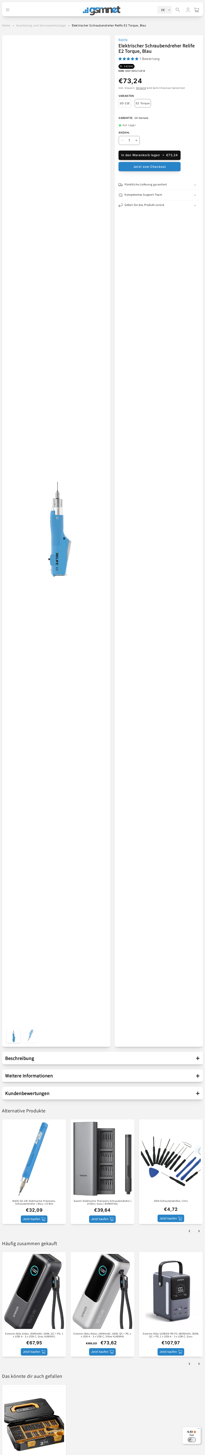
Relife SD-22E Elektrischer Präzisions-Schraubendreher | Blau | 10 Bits (34, 1202)
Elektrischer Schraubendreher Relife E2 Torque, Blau (109, 25)
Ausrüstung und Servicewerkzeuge (41, 25)
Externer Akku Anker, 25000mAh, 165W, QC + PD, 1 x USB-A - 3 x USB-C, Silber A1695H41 (102, 1335)
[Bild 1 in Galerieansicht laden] (13, 1036)
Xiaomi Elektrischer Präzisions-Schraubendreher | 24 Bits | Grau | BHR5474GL (103, 1202)
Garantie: (126, 117)
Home (6, 25)
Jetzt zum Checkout (149, 167)
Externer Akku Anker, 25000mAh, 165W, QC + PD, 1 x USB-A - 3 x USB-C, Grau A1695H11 (34, 1335)
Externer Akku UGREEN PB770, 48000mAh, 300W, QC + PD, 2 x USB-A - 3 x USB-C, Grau (171, 1335)
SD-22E (125, 103)
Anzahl (124, 132)
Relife (123, 40)
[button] (178, 10)
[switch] (192, 1439)
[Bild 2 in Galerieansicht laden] (30, 1036)
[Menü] (198, 1429)
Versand (141, 87)
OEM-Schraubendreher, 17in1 (171, 1201)
